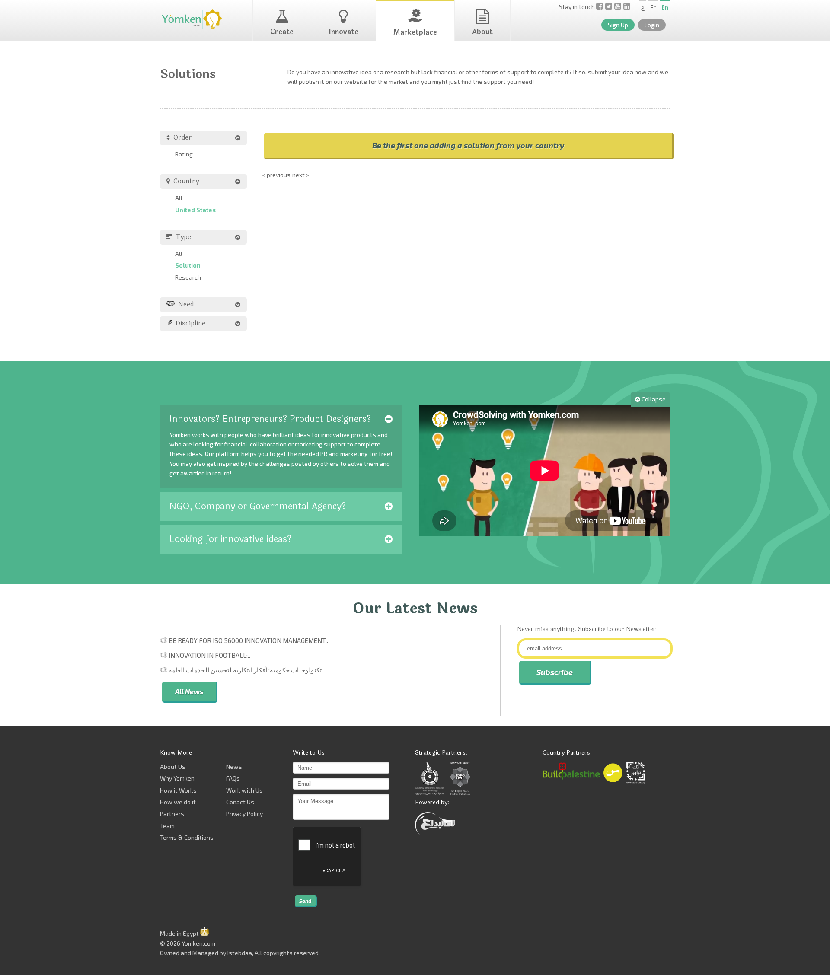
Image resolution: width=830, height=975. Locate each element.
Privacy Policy (244, 813)
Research (188, 277)
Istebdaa (239, 952)
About (482, 31)
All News (189, 691)
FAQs (233, 778)
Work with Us (244, 790)
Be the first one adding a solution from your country (468, 145)
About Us (172, 766)
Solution (188, 265)
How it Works (178, 790)
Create (282, 31)
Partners (172, 813)
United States (195, 209)
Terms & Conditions (187, 837)
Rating (184, 154)
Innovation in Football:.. (209, 655)
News (234, 766)
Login (652, 25)
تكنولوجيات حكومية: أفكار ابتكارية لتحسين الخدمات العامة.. (246, 670)
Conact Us (240, 802)
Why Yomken (177, 778)
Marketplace (415, 32)
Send (305, 901)
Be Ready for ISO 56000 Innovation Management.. (248, 640)
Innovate (343, 31)
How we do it (178, 802)
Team (167, 825)
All (178, 197)
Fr (653, 7)
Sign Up (618, 25)
